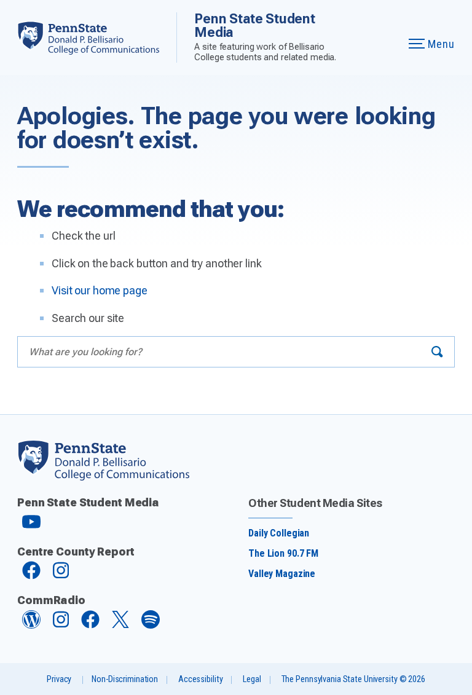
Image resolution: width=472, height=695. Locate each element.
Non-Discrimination (125, 679)
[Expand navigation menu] (384, 38)
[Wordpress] (31, 625)
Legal (252, 679)
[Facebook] (31, 576)
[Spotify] (150, 625)
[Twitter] (120, 624)
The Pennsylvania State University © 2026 (353, 679)
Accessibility (200, 679)
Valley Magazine (281, 573)
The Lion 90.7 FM (283, 553)
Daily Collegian (278, 533)
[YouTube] (31, 527)
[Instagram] (61, 576)
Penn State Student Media (254, 25)
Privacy (59, 679)
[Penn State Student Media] (96, 38)
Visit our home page (100, 290)
